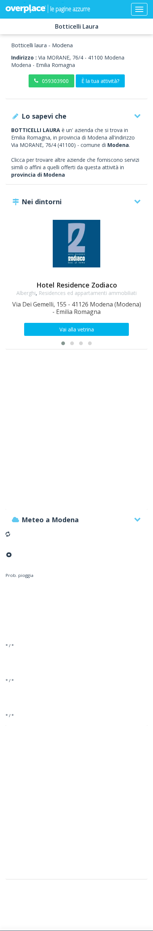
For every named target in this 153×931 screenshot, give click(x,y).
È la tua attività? (100, 80)
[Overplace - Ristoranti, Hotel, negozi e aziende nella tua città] (48, 9)
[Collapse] (139, 9)
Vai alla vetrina (76, 329)
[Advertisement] (76, 433)
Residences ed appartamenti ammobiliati (88, 292)
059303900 (55, 80)
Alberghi (26, 292)
